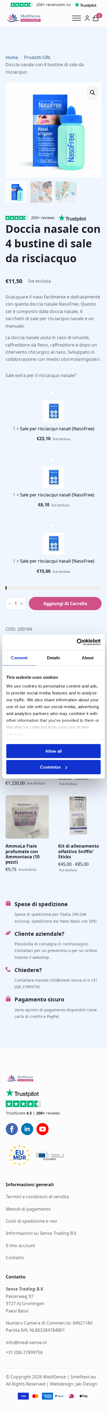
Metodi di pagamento (28, 1209)
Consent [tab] (19, 657)
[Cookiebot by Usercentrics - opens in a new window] (77, 642)
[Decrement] (10, 603)
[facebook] (12, 1129)
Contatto (15, 1258)
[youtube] (42, 1129)
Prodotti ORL (37, 57)
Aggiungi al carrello (65, 604)
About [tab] (88, 657)
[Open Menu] (78, 18)
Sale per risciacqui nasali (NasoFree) (57, 429)
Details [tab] (53, 657)
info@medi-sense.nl (26, 1342)
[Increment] (22, 603)
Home (11, 57)
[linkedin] (27, 1129)
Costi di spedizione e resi (31, 1221)
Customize (50, 767)
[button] (92, 92)
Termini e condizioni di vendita (37, 1197)
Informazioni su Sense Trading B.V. (41, 1233)
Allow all (53, 751)
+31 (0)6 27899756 (24, 1352)
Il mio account (20, 1245)
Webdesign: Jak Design (73, 1384)
